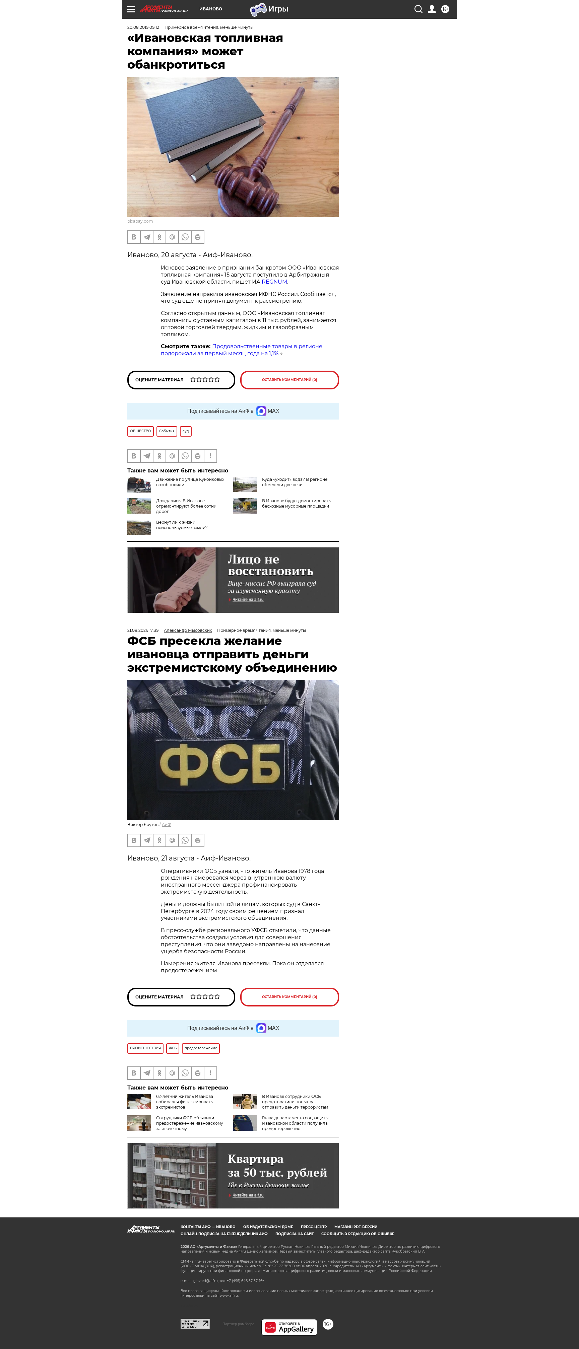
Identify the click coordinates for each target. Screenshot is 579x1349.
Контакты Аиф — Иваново (208, 1227)
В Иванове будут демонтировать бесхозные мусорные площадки (296, 503)
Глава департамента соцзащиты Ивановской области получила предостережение (295, 1123)
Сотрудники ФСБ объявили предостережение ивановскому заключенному (189, 1123)
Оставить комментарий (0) (289, 380)
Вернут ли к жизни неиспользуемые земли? (182, 525)
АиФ (166, 824)
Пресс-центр (314, 1227)
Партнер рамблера (238, 1324)
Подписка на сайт (294, 1234)
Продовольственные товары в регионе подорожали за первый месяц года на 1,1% (241, 350)
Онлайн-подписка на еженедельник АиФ (224, 1234)
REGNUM (274, 282)
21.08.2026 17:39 (142, 630)
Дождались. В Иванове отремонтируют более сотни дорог (186, 506)
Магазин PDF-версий (355, 1227)
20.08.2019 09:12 (143, 27)
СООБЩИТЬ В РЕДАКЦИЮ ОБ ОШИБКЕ (357, 1234)
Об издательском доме (268, 1227)
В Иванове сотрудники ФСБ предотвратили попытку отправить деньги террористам (295, 1102)
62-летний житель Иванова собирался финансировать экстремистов (184, 1102)
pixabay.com (140, 221)
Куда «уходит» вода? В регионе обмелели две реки (294, 482)
